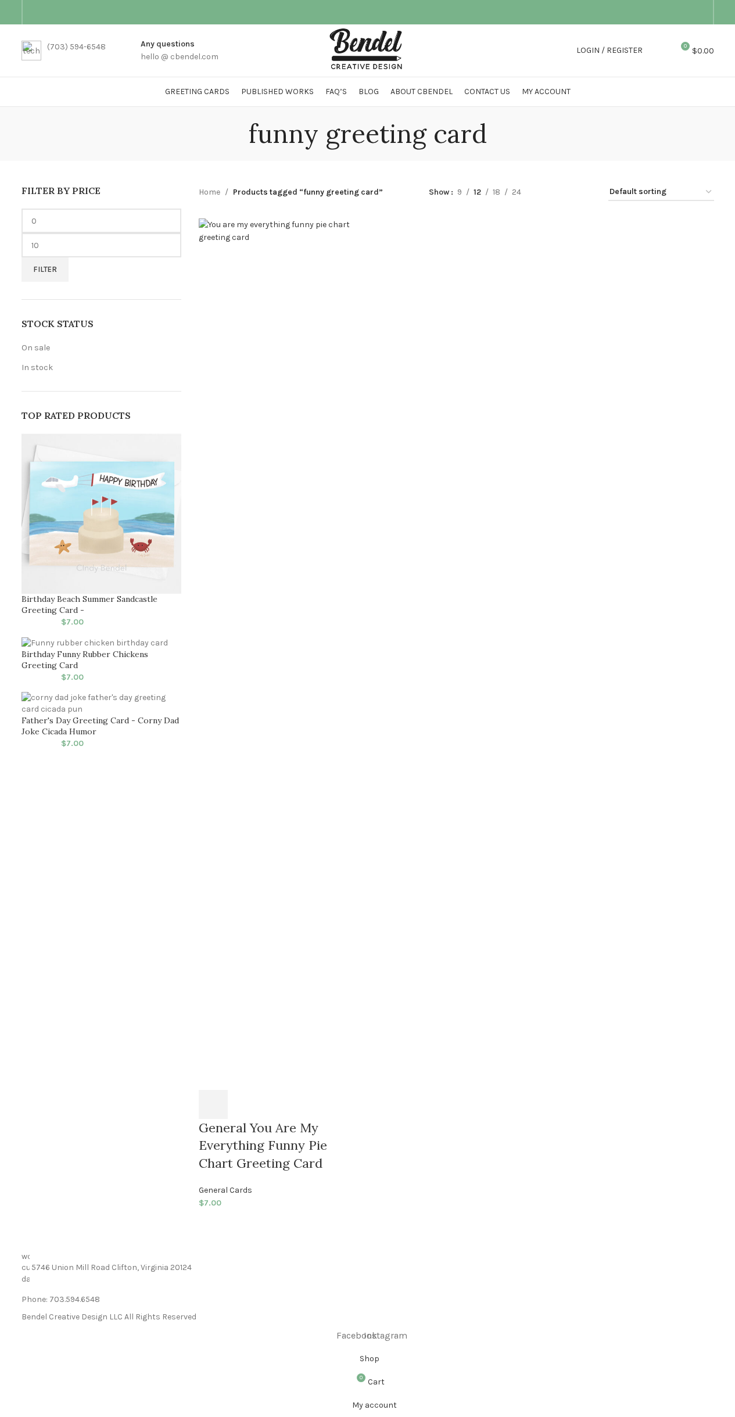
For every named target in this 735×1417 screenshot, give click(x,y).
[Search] (658, 50)
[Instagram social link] (700, 12)
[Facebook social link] (686, 12)
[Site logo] (367, 50)
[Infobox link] (63, 50)
